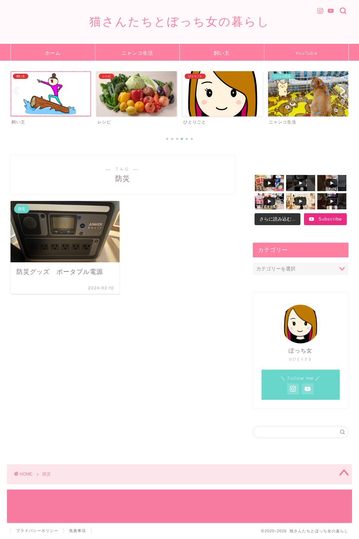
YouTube (306, 53)
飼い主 (222, 53)
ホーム (53, 53)
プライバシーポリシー (37, 530)
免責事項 (77, 530)
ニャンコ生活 (137, 53)
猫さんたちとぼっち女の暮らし (179, 21)
